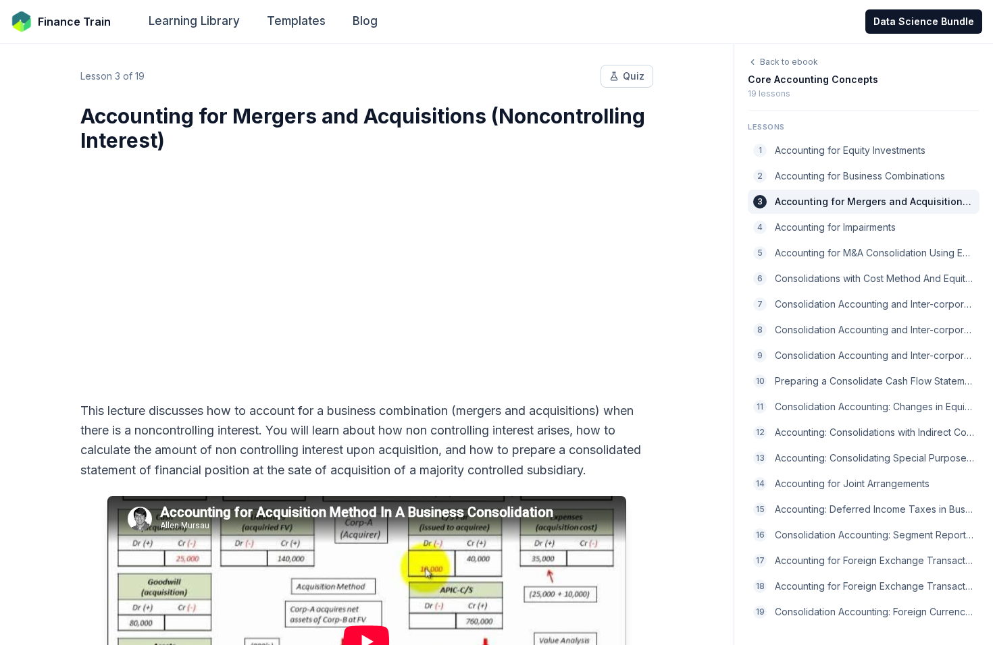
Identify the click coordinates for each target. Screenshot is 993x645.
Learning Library (194, 21)
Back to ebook (789, 62)
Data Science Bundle (923, 21)
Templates (296, 21)
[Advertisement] (366, 268)
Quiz (633, 76)
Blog (365, 21)
